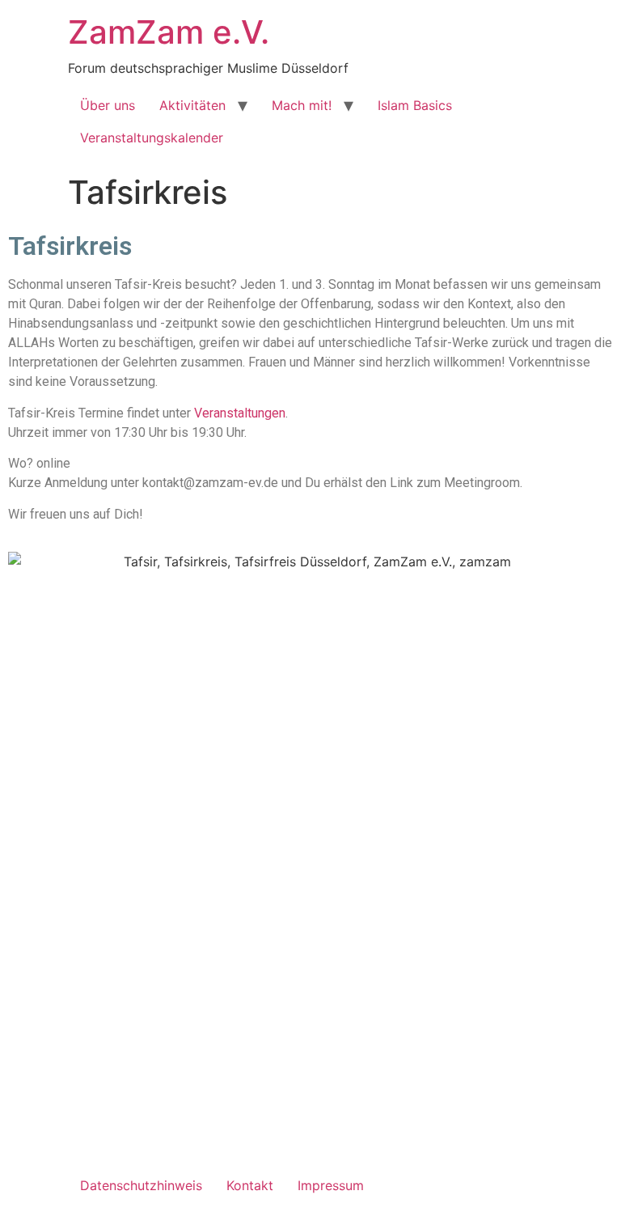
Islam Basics (415, 105)
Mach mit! (302, 105)
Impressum (331, 1185)
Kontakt (249, 1185)
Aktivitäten (192, 105)
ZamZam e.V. (168, 32)
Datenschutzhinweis (141, 1185)
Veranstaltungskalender (151, 137)
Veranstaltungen (239, 413)
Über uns (107, 105)
